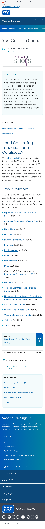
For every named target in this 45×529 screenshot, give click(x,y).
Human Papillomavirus (14, 239)
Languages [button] (8, 493)
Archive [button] (6, 499)
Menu (38, 21)
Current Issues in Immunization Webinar (18, 393)
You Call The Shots (30, 28)
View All (8, 436)
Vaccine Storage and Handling (18, 315)
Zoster (7, 325)
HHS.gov (5, 523)
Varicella (8, 320)
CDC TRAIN (12, 158)
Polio (6, 265)
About (4, 28)
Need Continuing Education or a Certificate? (18, 128)
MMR (6, 255)
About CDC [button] (8, 480)
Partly (15, 366)
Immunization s (12, 398)
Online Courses (15, 28)
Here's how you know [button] (10, 6)
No (25, 366)
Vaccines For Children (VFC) (17, 309)
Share (38, 353)
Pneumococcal (11, 260)
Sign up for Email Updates (17, 466)
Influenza (8, 245)
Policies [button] (6, 486)
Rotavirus (8, 282)
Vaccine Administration (15, 304)
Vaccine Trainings (11, 21)
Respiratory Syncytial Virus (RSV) (19, 274)
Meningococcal (11, 250)
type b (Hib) (21, 221)
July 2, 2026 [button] (11, 51)
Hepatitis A (9, 229)
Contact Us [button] (8, 473)
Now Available (7, 133)
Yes (6, 366)
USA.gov (15, 523)
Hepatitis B (9, 234)
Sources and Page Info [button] (16, 353)
